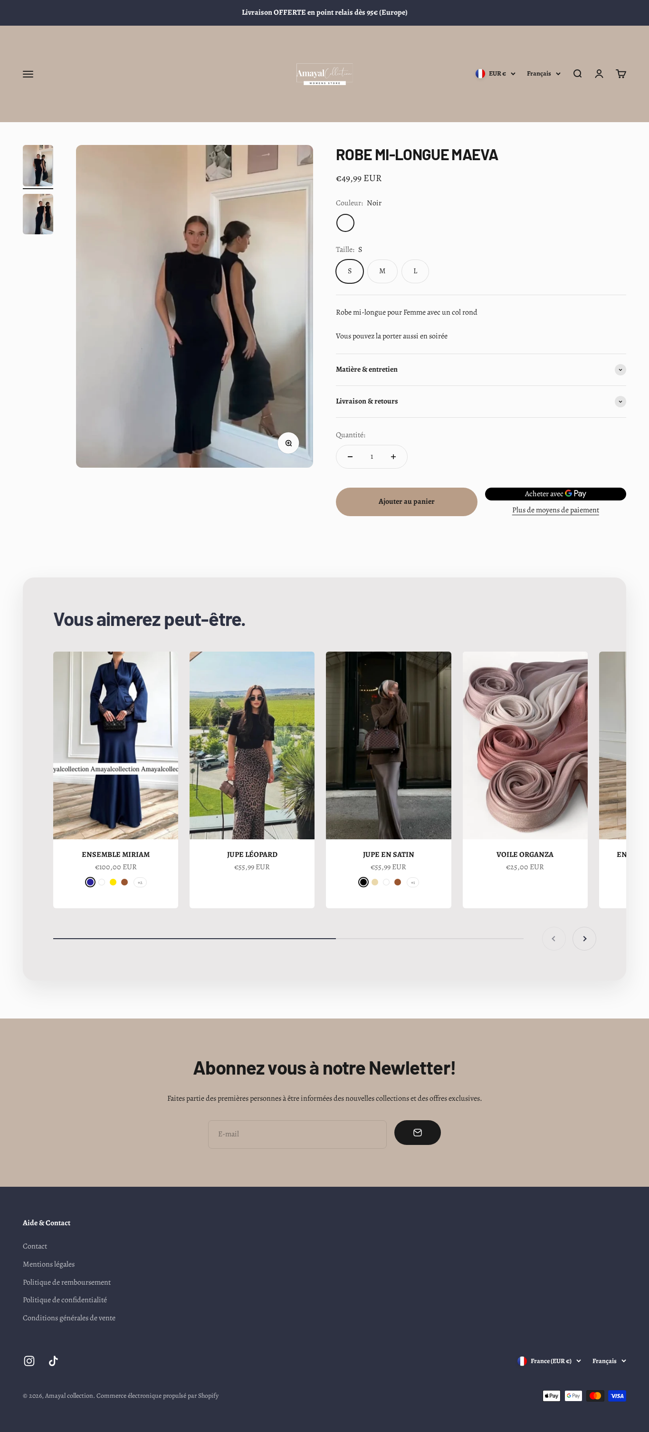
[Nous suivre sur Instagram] (29, 1361)
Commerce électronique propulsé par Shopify (157, 1395)
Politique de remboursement (67, 1282)
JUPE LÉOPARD (252, 854)
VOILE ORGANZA (525, 854)
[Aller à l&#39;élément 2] (38, 215)
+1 (413, 882)
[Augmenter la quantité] (393, 456)
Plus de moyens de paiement (555, 510)
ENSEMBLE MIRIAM (116, 854)
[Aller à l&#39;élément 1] (38, 167)
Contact (35, 1246)
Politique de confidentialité (65, 1300)
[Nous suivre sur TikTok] (53, 1361)
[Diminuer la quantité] (350, 456)
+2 (140, 882)
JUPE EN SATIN (388, 854)
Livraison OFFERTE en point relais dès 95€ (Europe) (325, 12)
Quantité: (350, 435)
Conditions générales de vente (69, 1318)
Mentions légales (49, 1264)
